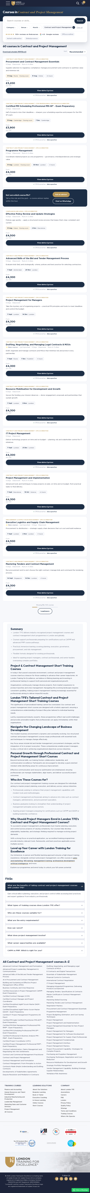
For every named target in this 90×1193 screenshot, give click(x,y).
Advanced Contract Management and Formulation (22, 966)
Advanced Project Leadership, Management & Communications (20, 970)
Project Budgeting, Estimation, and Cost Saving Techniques (65, 1016)
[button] (45, 886)
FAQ (62, 1097)
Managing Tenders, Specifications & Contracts (64, 991)
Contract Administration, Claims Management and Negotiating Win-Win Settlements (22, 1050)
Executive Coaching (40, 1097)
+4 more (50, 76)
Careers (63, 1095)
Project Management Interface (58, 1043)
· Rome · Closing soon (18, 76)
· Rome (12, 359)
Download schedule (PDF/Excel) (14, 52)
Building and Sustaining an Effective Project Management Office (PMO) (20, 984)
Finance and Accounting (13, 1089)
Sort (65, 51)
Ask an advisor (61, 194)
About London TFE (67, 1089)
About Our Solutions (40, 1089)
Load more (45, 611)
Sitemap (64, 1108)
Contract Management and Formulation (18, 1060)
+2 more (43, 492)
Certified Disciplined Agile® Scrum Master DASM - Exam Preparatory (22, 1005)
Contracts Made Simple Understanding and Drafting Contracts (23, 1068)
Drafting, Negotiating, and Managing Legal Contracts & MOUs (38, 344)
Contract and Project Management (16, 1057)
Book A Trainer (38, 1095)
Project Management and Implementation (28, 478)
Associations (65, 1092)
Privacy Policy (66, 1103)
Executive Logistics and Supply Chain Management (32, 522)
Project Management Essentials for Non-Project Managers (65, 1027)
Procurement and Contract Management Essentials (32, 61)
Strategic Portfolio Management (59, 1065)
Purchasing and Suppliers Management (62, 1054)
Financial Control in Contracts (58, 977)
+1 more (52, 165)
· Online (37, 76)
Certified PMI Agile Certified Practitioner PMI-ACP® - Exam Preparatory (23, 1021)
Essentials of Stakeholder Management (62, 974)
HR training (28, 861)
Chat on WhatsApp (63, 201)
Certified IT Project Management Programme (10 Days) (22, 1016)
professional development (64, 861)
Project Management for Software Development (65, 1034)
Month (35, 27)
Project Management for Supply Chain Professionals (67, 1037)
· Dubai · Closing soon (17, 228)
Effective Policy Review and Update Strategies (30, 214)
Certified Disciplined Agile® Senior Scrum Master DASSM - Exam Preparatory (21, 1011)
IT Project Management (18, 433)
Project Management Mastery (58, 1046)
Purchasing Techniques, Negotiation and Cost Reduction (64, 1058)
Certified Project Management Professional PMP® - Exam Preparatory (22, 1045)
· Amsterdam (14, 270)
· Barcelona (38, 228)
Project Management (55, 1020)
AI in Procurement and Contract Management (20, 980)
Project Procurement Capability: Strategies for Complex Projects (65, 1050)
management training (43, 861)
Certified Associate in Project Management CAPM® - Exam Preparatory (23, 992)
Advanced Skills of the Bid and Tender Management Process (37, 258)
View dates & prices (45, 90)
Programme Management (19, 150)
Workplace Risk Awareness (57, 1073)
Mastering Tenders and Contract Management (30, 564)
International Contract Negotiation (60, 980)
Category (10, 27)
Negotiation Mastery (55, 1006)
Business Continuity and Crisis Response (18, 988)
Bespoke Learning (39, 1092)
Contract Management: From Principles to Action (22, 1063)
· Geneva (30, 492)
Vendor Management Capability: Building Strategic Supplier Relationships (66, 1069)
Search (80, 21)
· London (39, 165)
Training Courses (67, 1113)
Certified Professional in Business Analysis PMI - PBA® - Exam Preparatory (21, 1037)
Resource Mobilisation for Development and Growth (33, 389)
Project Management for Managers (24, 300)
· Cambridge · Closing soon (19, 120)
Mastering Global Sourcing (57, 1000)
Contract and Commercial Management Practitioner (23, 1054)
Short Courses (38, 1105)
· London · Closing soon (18, 165)
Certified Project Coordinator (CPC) (17, 1041)
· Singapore (14, 578)
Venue (23, 27)
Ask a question (52, 95)
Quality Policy (66, 1105)
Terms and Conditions (68, 1111)
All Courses (9, 1112)
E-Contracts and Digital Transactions (61, 971)
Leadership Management (13, 1102)
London (63, 1100)
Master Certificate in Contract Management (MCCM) (64, 996)
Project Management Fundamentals (60, 1040)
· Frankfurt (27, 359)
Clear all (79, 27)
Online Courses (38, 1103)
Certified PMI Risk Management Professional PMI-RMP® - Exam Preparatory (22, 1026)
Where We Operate (68, 1116)
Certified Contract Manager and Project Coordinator (18, 1000)
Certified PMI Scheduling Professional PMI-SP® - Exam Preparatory (40, 106)
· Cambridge (42, 120)
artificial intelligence (19, 863)
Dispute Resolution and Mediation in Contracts (21, 1075)
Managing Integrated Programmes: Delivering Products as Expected (64, 987)
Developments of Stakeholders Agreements (20, 1072)
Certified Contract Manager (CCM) (16, 996)
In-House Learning (39, 1100)
